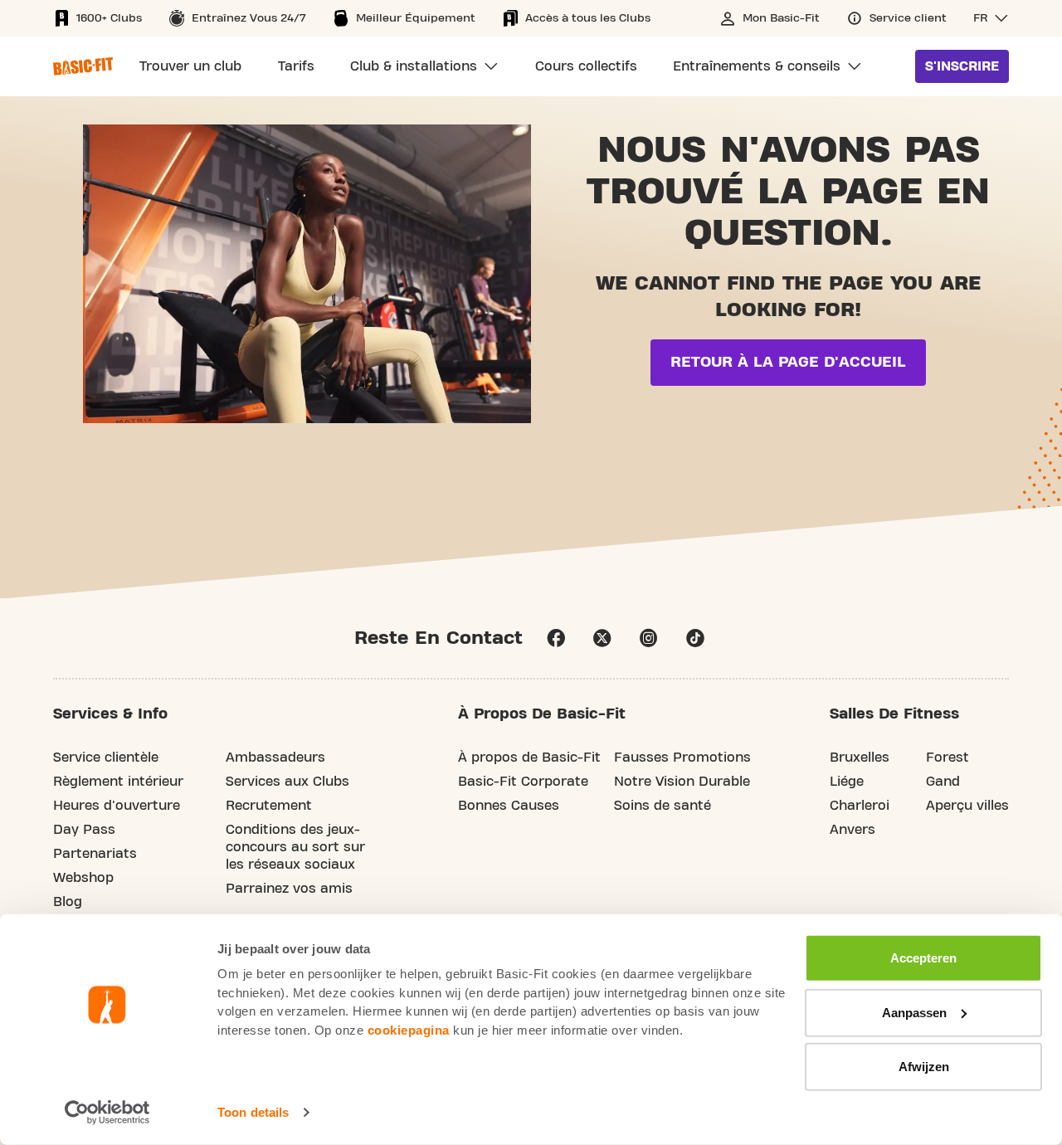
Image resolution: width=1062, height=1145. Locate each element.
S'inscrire (962, 66)
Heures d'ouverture (116, 805)
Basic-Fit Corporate (523, 781)
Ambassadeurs (275, 757)
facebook (556, 638)
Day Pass (84, 829)
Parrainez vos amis (289, 888)
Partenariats (95, 853)
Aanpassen (914, 1012)
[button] (991, 18)
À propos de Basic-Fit (529, 757)
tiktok (695, 638)
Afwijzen (924, 1067)
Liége (847, 781)
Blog (67, 902)
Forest (947, 757)
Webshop (83, 877)
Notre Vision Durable (682, 781)
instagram (649, 638)
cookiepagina (409, 1029)
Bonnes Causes (508, 805)
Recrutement (269, 805)
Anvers (852, 829)
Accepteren (923, 958)
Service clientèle (105, 757)
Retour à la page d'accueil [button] (788, 362)
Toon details (253, 1112)
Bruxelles (859, 757)
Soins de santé (662, 805)
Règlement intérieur (118, 781)
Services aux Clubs (287, 781)
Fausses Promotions (682, 757)
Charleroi (859, 805)
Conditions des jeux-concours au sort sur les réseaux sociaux (295, 847)
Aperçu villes (967, 805)
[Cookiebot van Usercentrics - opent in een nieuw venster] (107, 1112)
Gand (943, 781)
